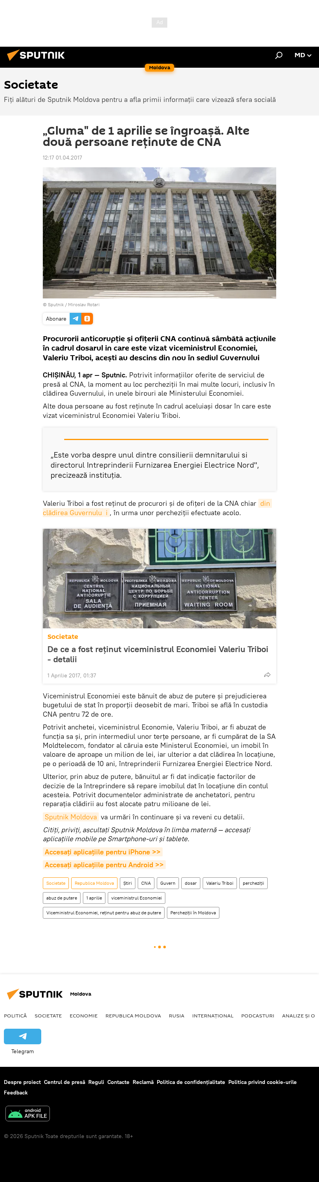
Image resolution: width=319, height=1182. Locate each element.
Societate (62, 637)
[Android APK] (27, 1114)
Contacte (118, 1082)
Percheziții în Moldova (193, 912)
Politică (15, 1015)
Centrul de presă (64, 1082)
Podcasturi (257, 1015)
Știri (127, 883)
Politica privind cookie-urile (262, 1082)
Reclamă (143, 1082)
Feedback (16, 1092)
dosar (191, 883)
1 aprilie (94, 898)
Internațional (212, 1015)
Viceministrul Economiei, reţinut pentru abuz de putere (103, 912)
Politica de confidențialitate (191, 1082)
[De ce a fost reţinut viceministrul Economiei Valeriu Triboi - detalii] (159, 578)
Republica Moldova (94, 883)
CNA (146, 883)
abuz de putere (61, 898)
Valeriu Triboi (219, 883)
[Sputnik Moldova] (38, 61)
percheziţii (253, 883)
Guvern (167, 883)
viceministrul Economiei (136, 898)
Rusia (176, 1015)
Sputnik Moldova (71, 816)
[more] (267, 674)
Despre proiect (22, 1082)
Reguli (96, 1082)
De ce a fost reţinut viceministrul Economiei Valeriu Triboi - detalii (157, 654)
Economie (84, 1015)
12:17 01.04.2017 (62, 157)
